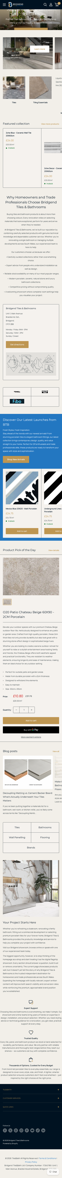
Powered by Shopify (10, 1143)
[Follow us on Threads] (16, 1130)
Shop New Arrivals (16, 459)
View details (53, 550)
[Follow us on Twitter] (10, 1130)
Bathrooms (44, 827)
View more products (50, 124)
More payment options (31, 737)
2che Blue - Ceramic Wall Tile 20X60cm (18, 134)
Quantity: (7, 710)
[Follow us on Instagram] (21, 1130)
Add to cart (22, 531)
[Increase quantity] (32, 710)
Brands (31, 847)
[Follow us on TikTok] (38, 1130)
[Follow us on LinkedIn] (43, 1130)
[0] (57, 4)
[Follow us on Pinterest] (27, 1130)
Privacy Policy (31, 1162)
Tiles (17, 827)
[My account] (50, 4)
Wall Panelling (17, 837)
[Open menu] (4, 4)
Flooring (45, 837)
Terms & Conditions (47, 1158)
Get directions (17, 344)
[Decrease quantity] (16, 710)
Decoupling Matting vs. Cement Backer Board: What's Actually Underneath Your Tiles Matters (27, 797)
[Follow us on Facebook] (5, 1130)
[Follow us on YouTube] (32, 1130)
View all (56, 751)
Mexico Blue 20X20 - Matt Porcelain (21, 508)
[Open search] (45, 4)
